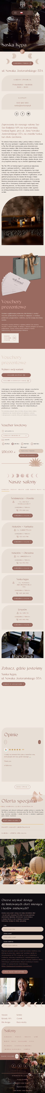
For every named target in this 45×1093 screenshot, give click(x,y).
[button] (21, 12)
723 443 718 (24, 536)
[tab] (5, 489)
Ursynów (22, 609)
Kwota (7, 439)
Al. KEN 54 (24, 613)
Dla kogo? (24, 447)
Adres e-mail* (8, 933)
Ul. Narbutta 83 (24, 530)
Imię (5, 925)
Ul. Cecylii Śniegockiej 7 (24, 503)
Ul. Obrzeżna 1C (24, 556)
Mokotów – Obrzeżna (22, 553)
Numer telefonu (8, 941)
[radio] (6, 444)
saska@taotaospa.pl (22, 105)
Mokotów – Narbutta (22, 526)
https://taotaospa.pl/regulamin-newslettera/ (17, 966)
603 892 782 (24, 619)
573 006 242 (24, 510)
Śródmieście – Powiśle (22, 498)
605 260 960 (23, 103)
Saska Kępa (23, 579)
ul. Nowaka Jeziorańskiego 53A (24, 585)
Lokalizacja (9, 431)
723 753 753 (24, 563)
